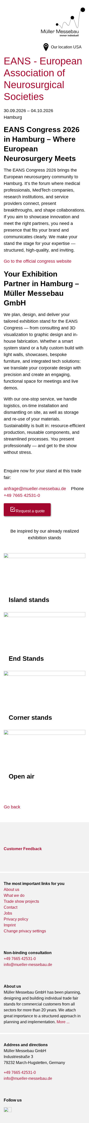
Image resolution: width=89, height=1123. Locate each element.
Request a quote (30, 511)
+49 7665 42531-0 (22, 495)
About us (11, 889)
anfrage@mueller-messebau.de (35, 488)
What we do (14, 895)
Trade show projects (21, 901)
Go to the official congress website (37, 261)
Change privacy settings (25, 931)
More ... (63, 1022)
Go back (12, 806)
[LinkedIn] (8, 1111)
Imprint (10, 925)
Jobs (8, 913)
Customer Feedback (23, 849)
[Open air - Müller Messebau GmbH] (44, 758)
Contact (10, 907)
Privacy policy (16, 919)
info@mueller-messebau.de (28, 965)
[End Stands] (44, 639)
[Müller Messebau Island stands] (44, 580)
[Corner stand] (44, 698)
